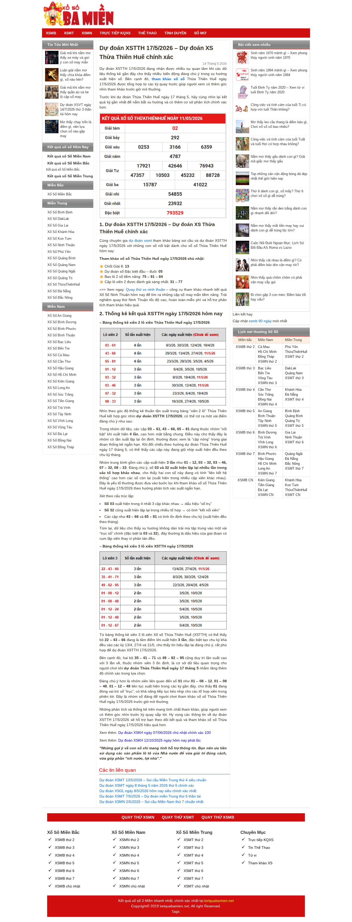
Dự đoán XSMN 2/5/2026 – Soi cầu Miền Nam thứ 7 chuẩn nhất (151, 802)
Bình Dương (267, 432)
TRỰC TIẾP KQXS (115, 33)
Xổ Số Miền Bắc (59, 194)
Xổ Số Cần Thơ (59, 361)
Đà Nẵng (291, 394)
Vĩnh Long (265, 442)
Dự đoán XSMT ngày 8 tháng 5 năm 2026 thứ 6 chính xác (146, 785)
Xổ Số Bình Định (59, 212)
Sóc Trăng (265, 394)
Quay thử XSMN (138, 817)
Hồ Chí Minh (267, 352)
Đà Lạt (263, 490)
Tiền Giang (266, 485)
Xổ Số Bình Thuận (61, 335)
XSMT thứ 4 (294, 399)
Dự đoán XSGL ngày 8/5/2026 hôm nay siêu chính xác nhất (147, 791)
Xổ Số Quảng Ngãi (61, 271)
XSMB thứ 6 (245, 432)
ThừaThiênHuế (296, 352)
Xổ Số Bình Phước (61, 329)
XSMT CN (292, 495)
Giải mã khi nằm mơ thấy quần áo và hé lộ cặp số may (75, 92)
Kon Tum (292, 485)
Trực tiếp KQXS (260, 840)
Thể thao (147, 33)
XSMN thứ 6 (267, 447)
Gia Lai (290, 432)
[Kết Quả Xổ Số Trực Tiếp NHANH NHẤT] (80, 14)
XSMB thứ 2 (245, 347)
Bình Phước (267, 454)
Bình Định (292, 411)
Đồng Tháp (266, 357)
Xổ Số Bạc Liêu (59, 342)
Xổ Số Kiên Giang (60, 381)
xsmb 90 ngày (260, 321)
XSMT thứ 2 (294, 357)
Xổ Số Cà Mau (58, 355)
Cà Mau (264, 347)
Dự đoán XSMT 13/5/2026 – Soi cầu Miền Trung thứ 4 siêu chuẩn (152, 780)
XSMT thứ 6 (294, 442)
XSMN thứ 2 (267, 361)
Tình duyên (175, 33)
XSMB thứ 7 (245, 454)
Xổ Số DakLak (58, 219)
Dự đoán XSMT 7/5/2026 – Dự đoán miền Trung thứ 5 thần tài (150, 796)
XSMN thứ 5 (267, 426)
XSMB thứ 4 (245, 390)
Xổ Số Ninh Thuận (61, 245)
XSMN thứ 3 (267, 383)
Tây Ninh (264, 421)
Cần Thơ (264, 390)
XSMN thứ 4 (267, 404)
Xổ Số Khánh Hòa (60, 232)
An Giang (265, 411)
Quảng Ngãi (294, 454)
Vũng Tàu (265, 378)
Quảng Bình (294, 416)
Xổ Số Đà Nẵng (59, 291)
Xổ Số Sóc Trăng (60, 394)
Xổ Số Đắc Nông (59, 298)
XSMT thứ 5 (294, 426)
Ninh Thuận (293, 437)
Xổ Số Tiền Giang (60, 401)
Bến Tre (264, 373)
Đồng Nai (265, 399)
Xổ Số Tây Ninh (59, 414)
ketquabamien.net (219, 901)
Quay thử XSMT (178, 817)
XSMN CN (265, 495)
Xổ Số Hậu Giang (60, 368)
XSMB (51, 33)
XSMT (69, 33)
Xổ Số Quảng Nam (61, 265)
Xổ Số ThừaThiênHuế (63, 284)
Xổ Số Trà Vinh (58, 408)
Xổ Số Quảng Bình (61, 258)
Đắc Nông (292, 464)
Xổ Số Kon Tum (59, 238)
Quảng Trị (292, 421)
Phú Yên (291, 347)
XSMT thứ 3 (294, 378)
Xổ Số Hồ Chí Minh (61, 375)
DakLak (290, 368)
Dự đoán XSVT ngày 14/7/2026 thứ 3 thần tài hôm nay (75, 109)
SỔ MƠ (200, 33)
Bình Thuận (266, 416)
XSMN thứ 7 (267, 473)
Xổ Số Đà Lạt (57, 434)
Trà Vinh (264, 437)
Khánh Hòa (293, 390)
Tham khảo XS (260, 863)
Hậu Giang (266, 459)
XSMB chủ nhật (67, 886)
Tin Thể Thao (259, 847)
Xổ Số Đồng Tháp (60, 447)
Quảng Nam (294, 373)
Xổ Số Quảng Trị (59, 278)
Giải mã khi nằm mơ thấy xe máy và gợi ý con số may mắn (75, 57)
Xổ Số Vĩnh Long (60, 421)
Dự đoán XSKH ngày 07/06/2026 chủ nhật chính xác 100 (164, 732)
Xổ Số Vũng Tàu (59, 427)
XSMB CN (245, 480)
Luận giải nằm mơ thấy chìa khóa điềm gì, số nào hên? (75, 74)
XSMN (87, 33)
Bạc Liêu (264, 368)
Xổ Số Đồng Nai (59, 440)
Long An (264, 468)
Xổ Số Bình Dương (61, 322)
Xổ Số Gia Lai (57, 225)
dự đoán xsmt (140, 240)
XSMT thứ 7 (294, 468)
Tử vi (252, 855)
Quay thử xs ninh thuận (145, 289)
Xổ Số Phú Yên (59, 252)
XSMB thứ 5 (245, 411)
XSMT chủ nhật (196, 886)
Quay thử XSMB (218, 817)
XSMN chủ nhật (132, 886)
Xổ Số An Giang (59, 316)
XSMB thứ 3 (245, 368)
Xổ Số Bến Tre (58, 348)
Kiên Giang (266, 480)
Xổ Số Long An (58, 388)
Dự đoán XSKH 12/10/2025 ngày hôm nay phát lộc (159, 740)
